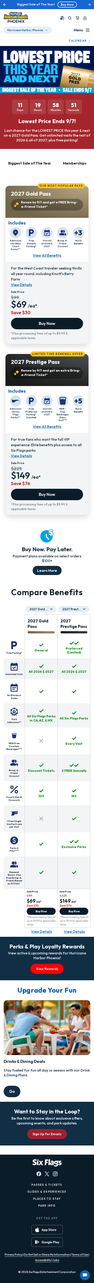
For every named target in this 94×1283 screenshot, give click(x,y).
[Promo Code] (62, 18)
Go (12, 1091)
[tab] (30, 166)
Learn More (47, 570)
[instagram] (55, 1174)
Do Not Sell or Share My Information (47, 1254)
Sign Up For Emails (47, 1134)
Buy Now (67, 5)
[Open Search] (70, 18)
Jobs (56, 1260)
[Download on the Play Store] (47, 1242)
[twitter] (47, 1174)
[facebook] (39, 1174)
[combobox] (41, 609)
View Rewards (47, 969)
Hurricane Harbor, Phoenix (25, 30)
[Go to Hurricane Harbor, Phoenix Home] (16, 18)
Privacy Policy (13, 1254)
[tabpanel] (47, 348)
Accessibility (43, 1260)
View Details (21, 284)
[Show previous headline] (4, 4)
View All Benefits (47, 255)
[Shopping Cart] (77, 18)
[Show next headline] (89, 4)
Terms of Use (80, 1254)
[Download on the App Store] (47, 1229)
